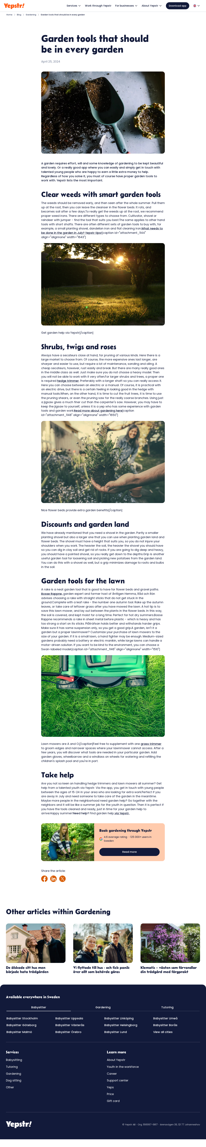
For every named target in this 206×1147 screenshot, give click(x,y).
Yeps (110, 1087)
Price (110, 1094)
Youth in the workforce (123, 1067)
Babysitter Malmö (19, 1032)
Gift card (113, 1101)
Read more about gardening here (98, 411)
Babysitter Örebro (68, 1032)
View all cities (163, 1032)
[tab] (38, 1007)
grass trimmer (151, 744)
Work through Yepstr (98, 5)
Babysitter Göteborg (21, 1025)
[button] (74, 6)
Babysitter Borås (165, 1025)
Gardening (13, 1074)
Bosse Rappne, (52, 594)
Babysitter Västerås (69, 1025)
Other (10, 1087)
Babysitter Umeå (165, 1018)
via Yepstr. (122, 813)
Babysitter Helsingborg (120, 1025)
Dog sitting (13, 1080)
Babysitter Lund (115, 1032)
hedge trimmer (68, 381)
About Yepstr (116, 1060)
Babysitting (14, 1060)
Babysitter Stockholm (22, 1018)
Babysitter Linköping (119, 1018)
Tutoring (12, 1067)
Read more (129, 852)
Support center (117, 1080)
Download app (177, 5)
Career (112, 1074)
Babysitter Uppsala (69, 1018)
